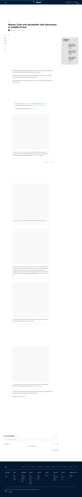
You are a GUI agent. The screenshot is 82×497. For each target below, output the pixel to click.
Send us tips (59, 466)
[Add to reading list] (5, 52)
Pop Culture (54, 479)
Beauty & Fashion (55, 477)
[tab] (7, 444)
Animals (14, 478)
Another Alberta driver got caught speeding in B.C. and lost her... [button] (72, 45)
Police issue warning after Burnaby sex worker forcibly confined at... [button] (72, 58)
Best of (30, 479)
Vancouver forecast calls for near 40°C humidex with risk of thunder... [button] (72, 52)
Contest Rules (65, 466)
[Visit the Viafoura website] (56, 450)
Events (30, 480)
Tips (61, 478)
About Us (23, 466)
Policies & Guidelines (40, 466)
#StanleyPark (27, 103)
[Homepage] (7, 467)
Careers (75, 466)
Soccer (38, 479)
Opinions (22, 480)
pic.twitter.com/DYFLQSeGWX (39, 105)
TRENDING (66, 40)
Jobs (70, 477)
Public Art (22, 479)
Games (71, 466)
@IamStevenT (44, 103)
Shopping (54, 478)
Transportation (23, 477)
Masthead (53, 466)
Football (38, 478)
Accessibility (48, 466)
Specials (30, 482)
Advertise (33, 466)
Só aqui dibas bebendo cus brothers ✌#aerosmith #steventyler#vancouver (27, 384)
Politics (6, 477)
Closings (30, 477)
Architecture (23, 478)
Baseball (38, 477)
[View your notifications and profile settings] (58, 443)
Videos (62, 479)
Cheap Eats (30, 481)
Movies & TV (15, 479)
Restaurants (31, 478)
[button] (65, 45)
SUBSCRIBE (69, 2)
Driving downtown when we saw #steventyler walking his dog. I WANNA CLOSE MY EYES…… (30, 220)
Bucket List (62, 477)
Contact (28, 466)
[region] (31, 443)
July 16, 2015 (34, 108)
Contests (54, 480)
